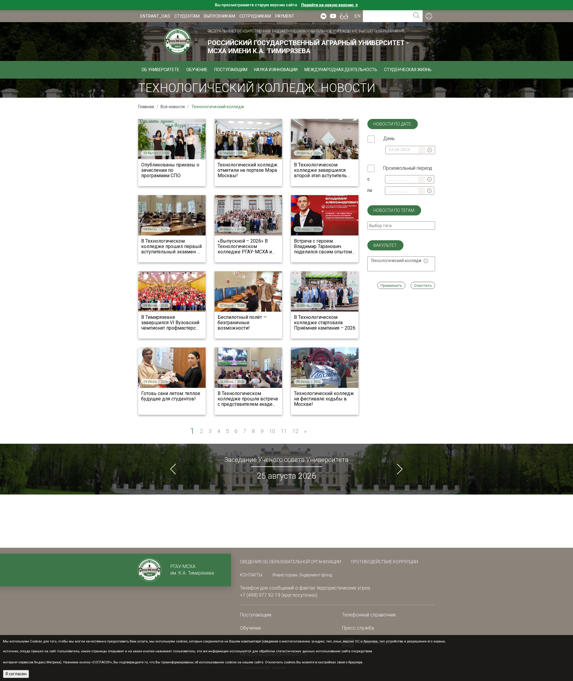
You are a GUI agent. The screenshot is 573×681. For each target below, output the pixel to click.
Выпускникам (219, 16)
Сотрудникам (255, 16)
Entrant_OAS (155, 16)
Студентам (187, 16)
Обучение (196, 69)
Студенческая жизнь (408, 69)
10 (272, 431)
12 (295, 431)
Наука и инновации (276, 69)
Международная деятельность (340, 69)
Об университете (160, 69)
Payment (284, 16)
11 (284, 431)
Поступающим (230, 69)
